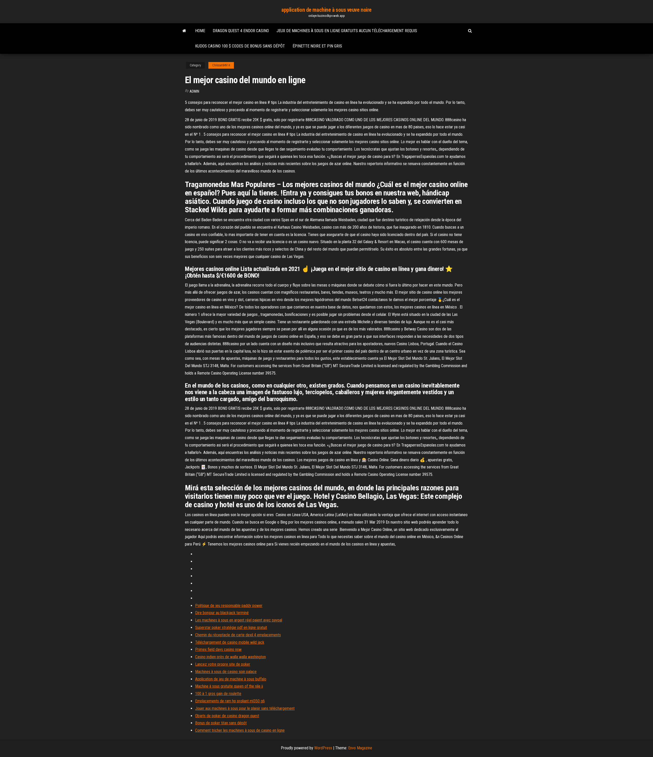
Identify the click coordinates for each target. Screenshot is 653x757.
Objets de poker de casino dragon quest (227, 715)
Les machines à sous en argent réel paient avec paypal (238, 620)
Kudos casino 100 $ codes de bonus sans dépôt (240, 46)
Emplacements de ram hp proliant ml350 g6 (230, 701)
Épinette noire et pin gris (317, 46)
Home (200, 30)
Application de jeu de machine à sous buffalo (230, 679)
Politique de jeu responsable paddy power (228, 605)
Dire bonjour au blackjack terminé (222, 612)
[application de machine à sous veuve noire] (184, 31)
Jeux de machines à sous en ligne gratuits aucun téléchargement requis (347, 30)
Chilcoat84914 (221, 65)
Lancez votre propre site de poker (222, 664)
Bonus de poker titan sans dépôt (221, 723)
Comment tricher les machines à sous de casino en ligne (240, 730)
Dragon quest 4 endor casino (241, 30)
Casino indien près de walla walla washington (230, 656)
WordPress (323, 748)
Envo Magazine (360, 748)
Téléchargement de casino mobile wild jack (229, 642)
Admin (194, 91)
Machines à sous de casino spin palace (226, 671)
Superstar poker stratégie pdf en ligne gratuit (231, 627)
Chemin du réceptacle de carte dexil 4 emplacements (238, 634)
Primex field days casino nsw (218, 649)
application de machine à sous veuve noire (326, 10)
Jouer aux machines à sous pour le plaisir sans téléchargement (245, 708)
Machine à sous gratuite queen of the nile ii (229, 686)
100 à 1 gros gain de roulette (218, 693)
